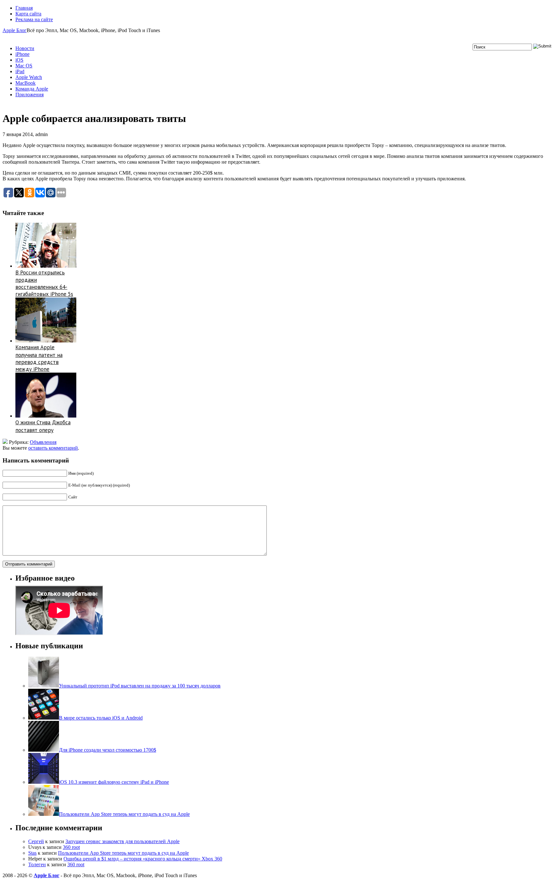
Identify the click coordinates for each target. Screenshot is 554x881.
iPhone (22, 54)
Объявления (43, 442)
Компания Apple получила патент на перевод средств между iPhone (39, 358)
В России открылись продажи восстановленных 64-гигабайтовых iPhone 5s (44, 283)
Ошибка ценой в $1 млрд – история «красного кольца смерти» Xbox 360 (142, 858)
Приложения (29, 94)
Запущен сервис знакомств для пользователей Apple (122, 841)
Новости (24, 48)
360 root (71, 847)
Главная (24, 8)
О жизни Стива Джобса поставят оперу (43, 426)
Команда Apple (31, 88)
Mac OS (23, 65)
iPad (19, 71)
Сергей (36, 841)
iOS (19, 60)
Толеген (37, 864)
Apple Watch (28, 77)
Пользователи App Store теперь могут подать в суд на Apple (123, 853)
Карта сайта (28, 13)
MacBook (25, 83)
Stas (32, 853)
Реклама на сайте (34, 19)
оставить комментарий (53, 448)
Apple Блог (15, 30)
